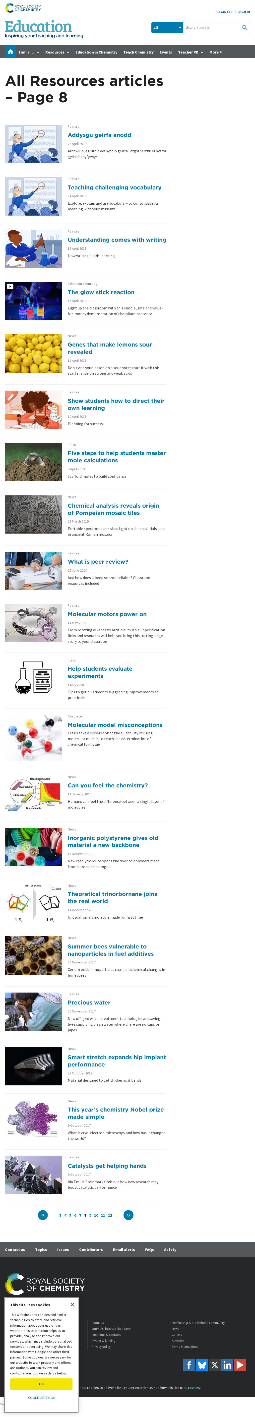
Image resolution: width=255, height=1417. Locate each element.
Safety (170, 1249)
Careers (177, 1335)
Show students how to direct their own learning (116, 404)
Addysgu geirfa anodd (99, 134)
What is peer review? (98, 561)
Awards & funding (103, 1341)
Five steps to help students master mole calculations (117, 456)
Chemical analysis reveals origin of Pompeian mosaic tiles (113, 509)
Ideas (72, 444)
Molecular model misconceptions (115, 724)
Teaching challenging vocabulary (115, 187)
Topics (41, 1249)
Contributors (91, 1249)
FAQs (149, 1249)
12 (110, 1215)
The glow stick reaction (101, 292)
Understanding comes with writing (117, 239)
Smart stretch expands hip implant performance (117, 1061)
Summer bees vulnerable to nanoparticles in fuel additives (111, 950)
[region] (41, 1355)
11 (103, 1215)
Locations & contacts (106, 1335)
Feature (73, 126)
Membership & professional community (198, 1323)
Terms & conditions (185, 1347)
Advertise (178, 1341)
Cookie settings (41, 1397)
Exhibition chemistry (83, 283)
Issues (63, 1249)
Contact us (15, 1249)
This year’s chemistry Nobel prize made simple (116, 1113)
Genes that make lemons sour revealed (110, 348)
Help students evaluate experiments (100, 672)
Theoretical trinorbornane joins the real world (112, 897)
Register (224, 12)
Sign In (244, 12)
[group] (214, 51)
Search (245, 27)
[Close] (72, 1304)
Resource (75, 716)
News (72, 336)
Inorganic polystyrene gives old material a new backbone (113, 841)
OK (41, 1384)
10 (96, 1215)
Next (128, 1215)
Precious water (89, 1002)
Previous (43, 1215)
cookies (194, 1387)
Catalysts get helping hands (107, 1165)
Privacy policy (101, 1347)
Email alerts (124, 1249)
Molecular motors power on (107, 614)
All (155, 27)
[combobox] (216, 27)
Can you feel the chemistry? (108, 785)
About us (98, 1323)
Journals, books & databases (111, 1329)
